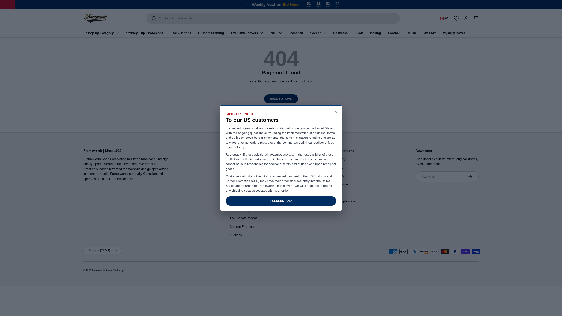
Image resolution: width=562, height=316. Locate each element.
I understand (281, 201)
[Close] (336, 113)
